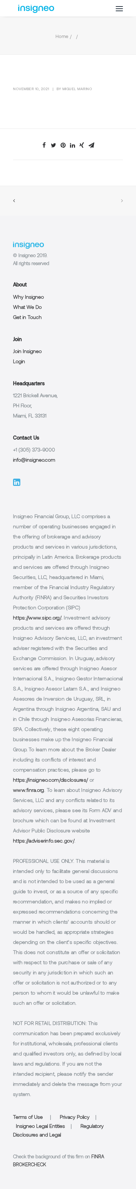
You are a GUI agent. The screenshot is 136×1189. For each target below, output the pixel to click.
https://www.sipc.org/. (37, 618)
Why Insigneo (28, 297)
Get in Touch (27, 317)
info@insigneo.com (34, 460)
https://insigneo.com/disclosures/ (50, 780)
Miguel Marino (77, 89)
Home (61, 37)
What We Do (27, 307)
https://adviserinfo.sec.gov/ (43, 841)
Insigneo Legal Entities (40, 1126)
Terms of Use (28, 1117)
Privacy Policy (75, 1117)
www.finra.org (28, 790)
